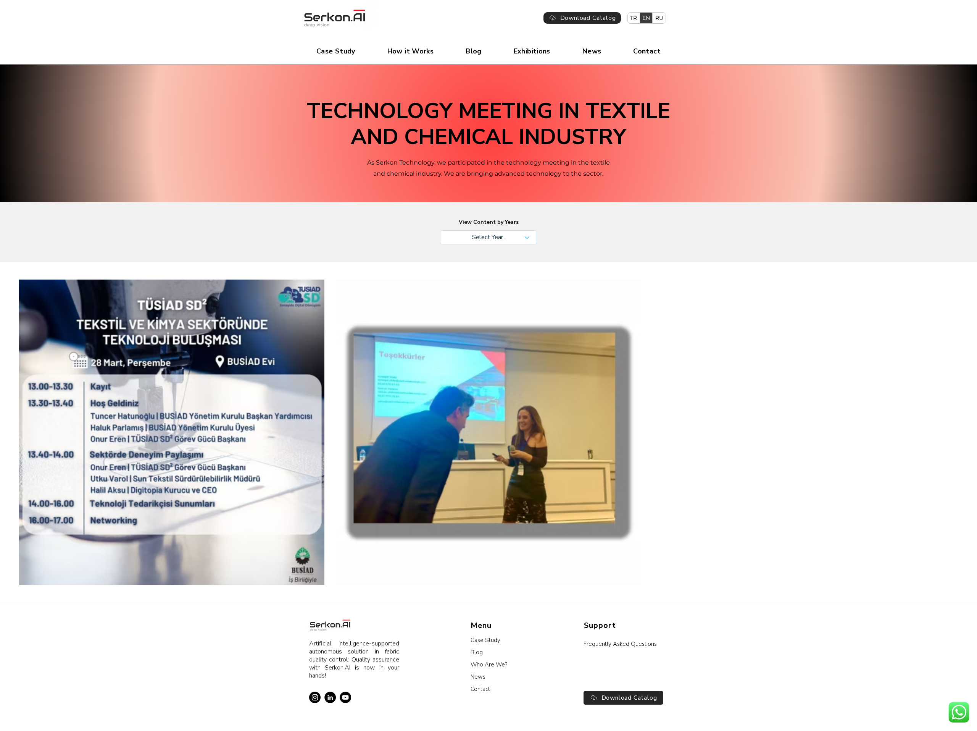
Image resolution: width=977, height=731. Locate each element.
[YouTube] (345, 697)
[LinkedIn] (330, 697)
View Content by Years (489, 222)
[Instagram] (315, 697)
